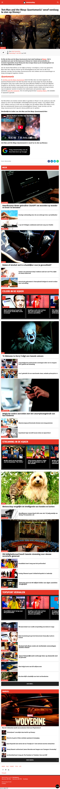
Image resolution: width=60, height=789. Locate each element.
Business (4, 670)
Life (3, 367)
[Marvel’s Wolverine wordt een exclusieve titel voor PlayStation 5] (30, 694)
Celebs (52, 307)
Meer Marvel (42, 760)
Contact (4, 783)
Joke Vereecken (16, 51)
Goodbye (25, 779)
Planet (12, 766)
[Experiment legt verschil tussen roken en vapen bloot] (9, 429)
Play (3, 353)
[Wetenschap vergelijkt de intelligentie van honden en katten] (30, 472)
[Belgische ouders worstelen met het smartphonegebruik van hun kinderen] (30, 379)
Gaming (3, 725)
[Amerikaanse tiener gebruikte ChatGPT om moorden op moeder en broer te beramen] (30, 171)
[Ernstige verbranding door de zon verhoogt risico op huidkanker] (9, 211)
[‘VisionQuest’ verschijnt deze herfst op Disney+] (4, 731)
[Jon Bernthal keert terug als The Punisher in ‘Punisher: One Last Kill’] (4, 753)
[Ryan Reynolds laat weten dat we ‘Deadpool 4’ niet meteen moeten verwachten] (4, 742)
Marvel (3, 48)
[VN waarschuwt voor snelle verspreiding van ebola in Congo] (9, 623)
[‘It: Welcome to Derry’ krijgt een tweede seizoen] (30, 322)
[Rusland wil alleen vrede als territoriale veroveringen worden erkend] (9, 642)
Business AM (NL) (6, 779)
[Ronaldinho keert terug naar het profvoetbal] (9, 559)
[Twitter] (6, 769)
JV (3, 52)
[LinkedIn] (8, 769)
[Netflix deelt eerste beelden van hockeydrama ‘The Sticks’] (13, 446)
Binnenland (4, 228)
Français (4, 773)
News (52, 608)
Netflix (5, 457)
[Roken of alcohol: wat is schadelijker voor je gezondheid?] (30, 231)
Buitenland (4, 202)
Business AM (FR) (17, 779)
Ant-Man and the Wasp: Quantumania (13, 80)
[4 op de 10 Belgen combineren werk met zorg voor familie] (9, 221)
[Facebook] (3, 769)
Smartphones (5, 410)
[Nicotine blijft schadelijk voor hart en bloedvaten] (9, 672)
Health (3, 262)
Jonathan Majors (42, 91)
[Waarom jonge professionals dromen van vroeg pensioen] (9, 419)
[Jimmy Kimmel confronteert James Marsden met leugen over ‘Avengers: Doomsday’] (4, 748)
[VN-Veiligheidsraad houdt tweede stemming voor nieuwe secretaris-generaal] (30, 520)
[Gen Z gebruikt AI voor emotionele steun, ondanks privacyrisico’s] (9, 369)
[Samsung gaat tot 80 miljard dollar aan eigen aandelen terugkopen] (9, 579)
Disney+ (44, 59)
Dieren (3, 503)
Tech (16, 766)
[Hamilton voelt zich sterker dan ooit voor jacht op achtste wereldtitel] (37, 296)
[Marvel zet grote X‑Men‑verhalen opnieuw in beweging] (4, 736)
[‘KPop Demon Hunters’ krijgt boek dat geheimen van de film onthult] (37, 446)
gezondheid (5, 218)
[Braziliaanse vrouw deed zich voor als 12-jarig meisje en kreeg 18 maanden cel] (9, 510)
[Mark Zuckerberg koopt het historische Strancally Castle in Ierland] (9, 632)
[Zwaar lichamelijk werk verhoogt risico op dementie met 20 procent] (9, 652)
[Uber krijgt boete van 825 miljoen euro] (9, 662)
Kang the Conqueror (13, 91)
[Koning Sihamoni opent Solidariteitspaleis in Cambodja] (9, 569)
